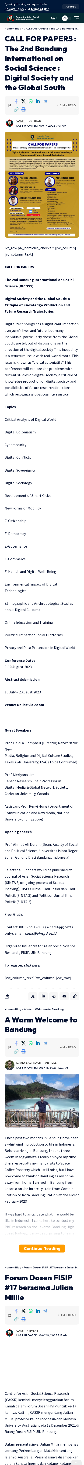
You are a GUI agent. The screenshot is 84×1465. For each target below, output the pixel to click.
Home (9, 28)
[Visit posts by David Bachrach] (9, 1065)
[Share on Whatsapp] (30, 101)
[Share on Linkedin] (38, 101)
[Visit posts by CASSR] (9, 123)
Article (35, 120)
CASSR (20, 120)
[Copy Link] (16, 109)
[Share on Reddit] (53, 996)
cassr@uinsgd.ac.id (40, 933)
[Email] (64, 996)
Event (33, 1330)
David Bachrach (28, 1062)
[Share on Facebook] (16, 101)
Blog (18, 28)
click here (31, 965)
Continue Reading (42, 1248)
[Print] (23, 109)
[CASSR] (23, 18)
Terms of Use (40, 9)
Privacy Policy (14, 9)
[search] (45, 18)
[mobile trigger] (75, 18)
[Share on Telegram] (45, 101)
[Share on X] (23, 101)
